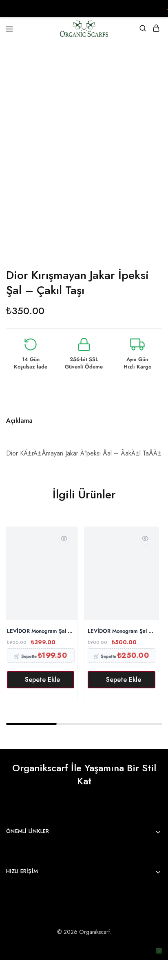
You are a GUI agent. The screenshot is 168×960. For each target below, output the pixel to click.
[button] (41, 679)
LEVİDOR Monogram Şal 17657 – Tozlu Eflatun (121, 631)
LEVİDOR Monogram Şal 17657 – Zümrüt (41, 631)
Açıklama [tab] (19, 420)
